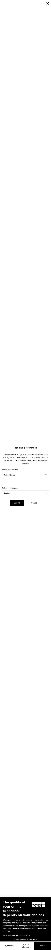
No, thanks (8, 946)
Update (17, 503)
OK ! (42, 946)
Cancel (34, 503)
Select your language (10, 488)
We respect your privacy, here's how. (17, 935)
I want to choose (25, 945)
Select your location (10, 470)
